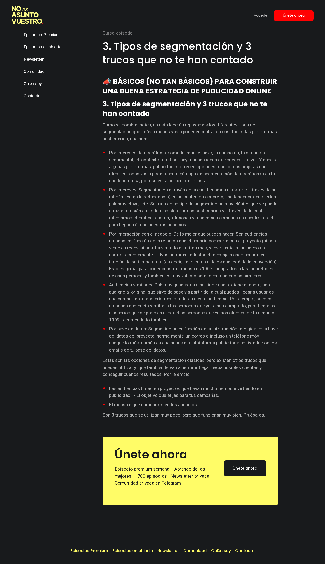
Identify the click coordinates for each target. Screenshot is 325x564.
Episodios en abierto (43, 46)
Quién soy (33, 83)
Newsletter (34, 59)
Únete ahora (294, 15)
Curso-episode (117, 33)
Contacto (32, 95)
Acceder (261, 15)
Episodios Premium (42, 34)
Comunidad (34, 71)
